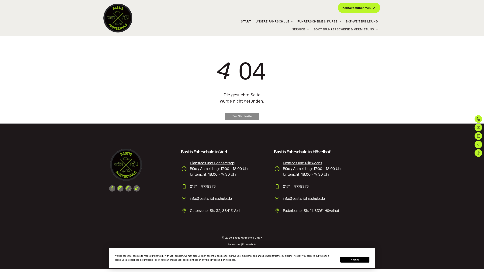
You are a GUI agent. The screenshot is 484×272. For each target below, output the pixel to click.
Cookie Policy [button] (153, 260)
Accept (355, 259)
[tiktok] (136, 188)
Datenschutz (249, 244)
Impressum (234, 244)
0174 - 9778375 (203, 186)
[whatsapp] (128, 188)
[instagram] (120, 188)
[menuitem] (246, 22)
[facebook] (112, 188)
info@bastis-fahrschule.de (211, 198)
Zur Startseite (242, 116)
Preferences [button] (229, 260)
